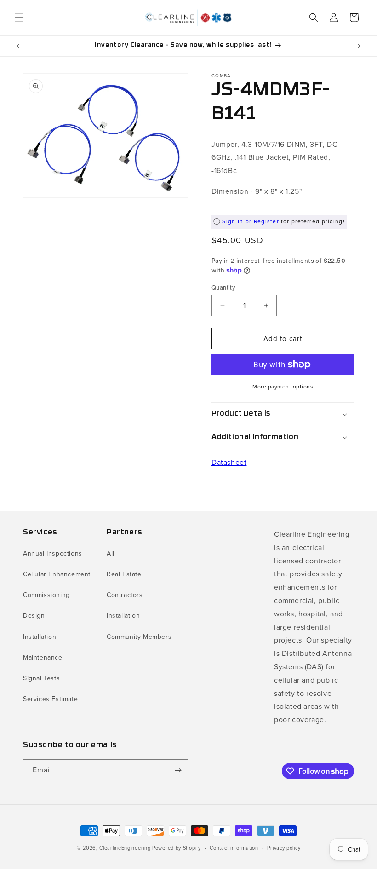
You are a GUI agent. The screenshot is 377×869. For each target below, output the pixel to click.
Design (34, 615)
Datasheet (228, 462)
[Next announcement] (359, 46)
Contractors (125, 595)
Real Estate (124, 574)
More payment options (282, 386)
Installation (39, 637)
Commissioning (46, 595)
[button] (19, 17)
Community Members (139, 637)
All (110, 553)
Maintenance (43, 657)
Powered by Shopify (176, 848)
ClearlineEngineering (124, 848)
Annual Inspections (52, 553)
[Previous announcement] (18, 46)
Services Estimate (50, 699)
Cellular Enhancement (57, 574)
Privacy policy (283, 848)
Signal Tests (41, 678)
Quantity (223, 287)
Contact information (234, 848)
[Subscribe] (178, 770)
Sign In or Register (250, 221)
